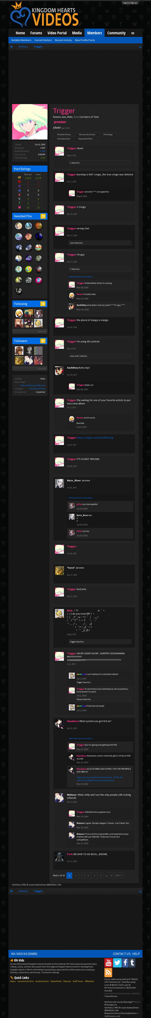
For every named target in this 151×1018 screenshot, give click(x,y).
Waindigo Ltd (110, 1004)
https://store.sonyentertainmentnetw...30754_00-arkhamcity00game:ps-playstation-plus (100, 778)
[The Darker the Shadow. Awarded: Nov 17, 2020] (38, 240)
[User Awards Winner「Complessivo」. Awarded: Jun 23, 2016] (18, 262)
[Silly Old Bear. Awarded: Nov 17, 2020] (18, 229)
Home (20, 32)
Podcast (67, 981)
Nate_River (74, 480)
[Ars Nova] (38, 360)
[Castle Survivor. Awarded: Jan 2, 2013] (28, 262)
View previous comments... (81, 276)
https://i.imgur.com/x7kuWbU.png (95, 437)
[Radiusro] (28, 350)
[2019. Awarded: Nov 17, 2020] (18, 240)
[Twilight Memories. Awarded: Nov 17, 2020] (28, 240)
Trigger (73, 641)
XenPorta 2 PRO (19, 884)
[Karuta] (19, 323)
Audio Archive (42, 981)
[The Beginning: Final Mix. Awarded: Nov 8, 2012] (38, 262)
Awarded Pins (85, 138)
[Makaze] (28, 360)
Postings (108, 134)
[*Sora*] (19, 360)
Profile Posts (64, 134)
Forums (36, 32)
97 (42, 341)
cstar (72, 243)
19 (43, 216)
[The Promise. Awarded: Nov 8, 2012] (18, 273)
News (12, 981)
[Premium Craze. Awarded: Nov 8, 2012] (38, 284)
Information (63, 138)
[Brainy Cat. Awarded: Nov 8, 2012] (18, 295)
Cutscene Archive (25, 981)
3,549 (42, 151)
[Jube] (28, 323)
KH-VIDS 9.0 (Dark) (24, 954)
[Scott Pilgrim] (38, 350)
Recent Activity (87, 134)
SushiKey (81, 305)
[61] (28, 313)
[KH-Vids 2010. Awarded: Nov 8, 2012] (18, 284)
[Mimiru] (19, 350)
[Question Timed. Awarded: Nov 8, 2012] (28, 273)
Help (136, 954)
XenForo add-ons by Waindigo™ (119, 1001)
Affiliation (89, 981)
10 (42, 304)
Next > (119, 875)
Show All (41, 331)
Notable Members (21, 40)
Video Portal (57, 32)
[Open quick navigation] (140, 46)
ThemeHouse (110, 996)
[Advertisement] (75, 78)
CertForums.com (112, 1016)
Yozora (79, 699)
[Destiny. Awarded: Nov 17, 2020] (28, 251)
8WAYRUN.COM (54, 884)
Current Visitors (43, 40)
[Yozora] (19, 313)
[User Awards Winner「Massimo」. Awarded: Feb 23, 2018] (38, 251)
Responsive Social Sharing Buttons (120, 1013)
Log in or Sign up (130, 2)
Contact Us (122, 954)
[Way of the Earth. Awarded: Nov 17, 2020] (38, 229)
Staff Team (78, 981)
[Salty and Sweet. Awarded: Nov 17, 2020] (28, 229)
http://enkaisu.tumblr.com (32, 385)
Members (94, 32)
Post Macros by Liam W (120, 983)
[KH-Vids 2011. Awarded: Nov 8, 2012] (38, 273)
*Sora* (71, 567)
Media (77, 32)
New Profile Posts (85, 40)
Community (116, 32)
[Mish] (38, 323)
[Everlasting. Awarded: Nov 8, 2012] (28, 284)
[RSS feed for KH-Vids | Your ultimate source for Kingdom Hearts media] (108, 972)
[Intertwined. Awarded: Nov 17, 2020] (18, 251)
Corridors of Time (37, 388)
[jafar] (38, 313)
